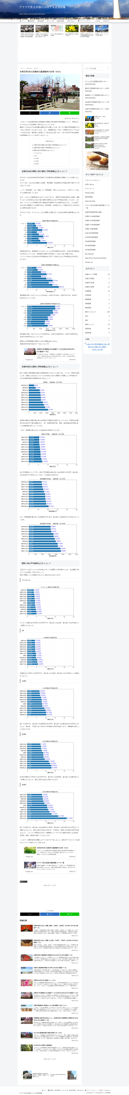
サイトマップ (89, 188)
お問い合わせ (89, 184)
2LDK (37, 161)
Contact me (89, 262)
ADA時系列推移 (90, 241)
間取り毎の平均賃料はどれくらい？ (44, 150)
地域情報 (58, 1090)
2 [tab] (64, 63)
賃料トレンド (24, 881)
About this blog (90, 201)
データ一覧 (65, 1090)
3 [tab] (66, 63)
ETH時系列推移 (90, 250)
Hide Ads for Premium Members (95, 258)
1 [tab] (62, 63)
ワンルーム (38, 153)
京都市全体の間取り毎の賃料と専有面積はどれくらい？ (50, 145)
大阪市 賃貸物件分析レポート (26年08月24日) (97, 110)
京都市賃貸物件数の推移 (93, 212)
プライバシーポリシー (92, 180)
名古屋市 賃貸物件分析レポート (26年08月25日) (97, 103)
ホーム (45, 1090)
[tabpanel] (27, 31)
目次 (47, 141)
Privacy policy (89, 193)
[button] (108, 68)
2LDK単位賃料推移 (91, 237)
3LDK (37, 164)
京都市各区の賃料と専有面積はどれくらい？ (47, 147)
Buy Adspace (89, 254)
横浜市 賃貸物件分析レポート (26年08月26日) (97, 90)
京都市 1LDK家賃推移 (92, 224)
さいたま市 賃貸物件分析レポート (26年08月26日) (96, 83)
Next (110, 42)
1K (36, 155)
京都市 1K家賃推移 (91, 229)
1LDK (37, 158)
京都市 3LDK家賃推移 (92, 220)
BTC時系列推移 (90, 245)
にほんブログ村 (97, 349)
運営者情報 (89, 197)
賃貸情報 (51, 1090)
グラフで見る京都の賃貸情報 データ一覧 (97, 206)
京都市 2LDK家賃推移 (92, 216)
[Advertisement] (64, 50)
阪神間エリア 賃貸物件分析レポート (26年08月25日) (97, 96)
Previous (18, 42)
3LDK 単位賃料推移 (91, 233)
